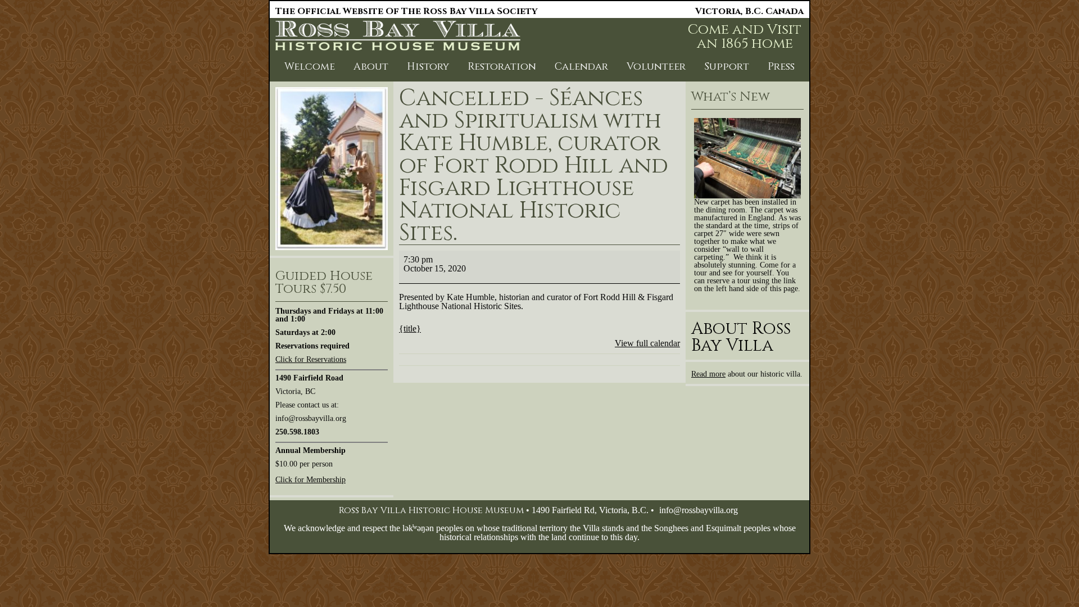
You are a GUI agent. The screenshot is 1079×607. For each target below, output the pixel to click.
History (428, 67)
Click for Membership (310, 479)
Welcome (309, 67)
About (370, 67)
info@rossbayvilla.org (698, 510)
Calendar (581, 67)
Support (726, 67)
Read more (708, 374)
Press (781, 67)
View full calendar (647, 343)
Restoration (502, 67)
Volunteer (656, 67)
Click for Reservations (310, 359)
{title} (410, 328)
